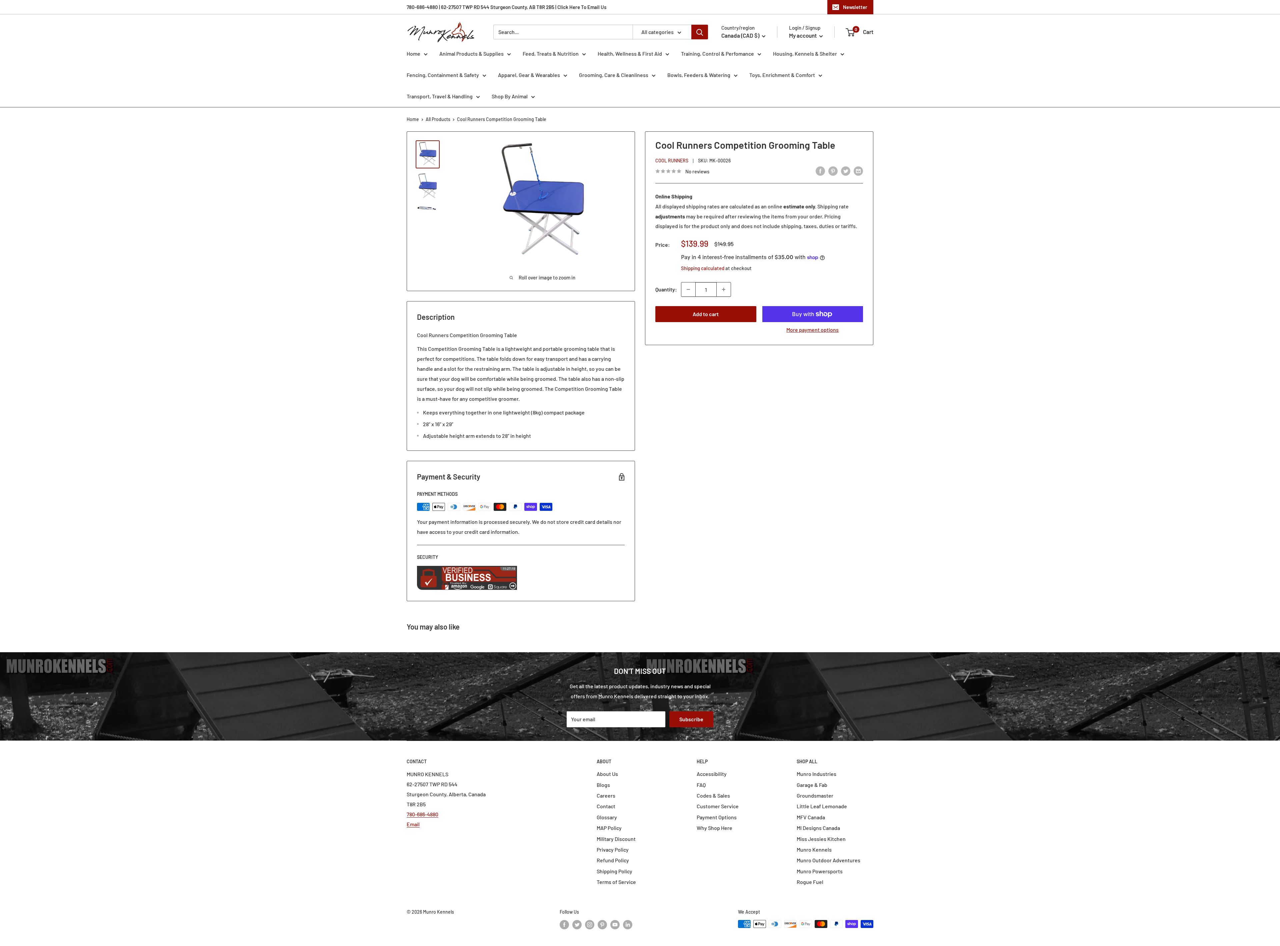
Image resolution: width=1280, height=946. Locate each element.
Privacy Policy (613, 849)
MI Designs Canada (818, 828)
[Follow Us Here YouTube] (615, 924)
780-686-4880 (422, 814)
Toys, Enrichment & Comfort (782, 75)
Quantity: (666, 289)
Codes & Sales (713, 795)
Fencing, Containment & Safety (443, 75)
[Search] (699, 32)
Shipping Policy (614, 871)
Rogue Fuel (810, 882)
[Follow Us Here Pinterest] (602, 924)
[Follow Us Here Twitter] (577, 924)
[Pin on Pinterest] (833, 170)
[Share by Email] (858, 170)
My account (803, 35)
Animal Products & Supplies (471, 53)
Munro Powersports (820, 871)
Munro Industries (816, 774)
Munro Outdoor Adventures (828, 860)
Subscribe (691, 719)
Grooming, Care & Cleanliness (613, 75)
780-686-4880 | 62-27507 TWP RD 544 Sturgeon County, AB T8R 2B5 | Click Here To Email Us (506, 7)
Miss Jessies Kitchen (821, 839)
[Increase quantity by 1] (724, 289)
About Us (607, 774)
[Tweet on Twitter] (845, 170)
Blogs (603, 785)
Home (413, 53)
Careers (606, 795)
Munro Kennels (814, 849)
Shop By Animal (510, 96)
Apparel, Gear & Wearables (529, 75)
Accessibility (712, 774)
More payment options (812, 329)
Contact (606, 806)
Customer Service (718, 806)
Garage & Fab (812, 785)
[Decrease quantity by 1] (688, 289)
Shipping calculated (702, 268)
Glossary (607, 817)
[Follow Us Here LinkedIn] (627, 924)
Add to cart (706, 314)
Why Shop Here (714, 828)
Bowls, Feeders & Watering (698, 75)
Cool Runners (671, 160)
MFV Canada (811, 817)
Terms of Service (616, 882)
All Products (438, 119)
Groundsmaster (815, 795)
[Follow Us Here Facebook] (564, 924)
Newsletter (855, 7)
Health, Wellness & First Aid (630, 53)
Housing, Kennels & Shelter (805, 53)
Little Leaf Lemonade (822, 806)
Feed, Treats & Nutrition (551, 53)
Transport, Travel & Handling (440, 96)
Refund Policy (613, 860)
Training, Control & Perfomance (717, 53)
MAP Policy (609, 828)
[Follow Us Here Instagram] (589, 924)
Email (413, 824)
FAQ (701, 785)
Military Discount (616, 839)
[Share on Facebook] (820, 170)
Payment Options (717, 817)
